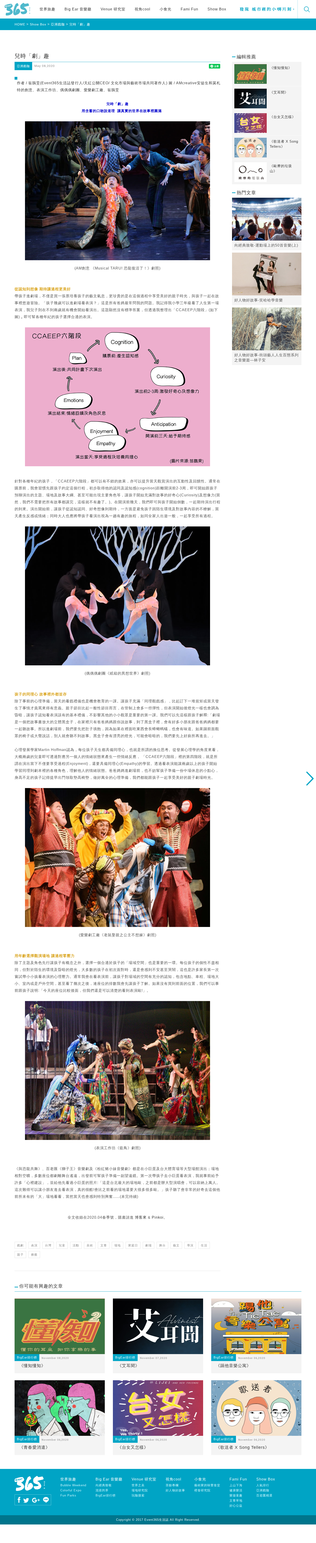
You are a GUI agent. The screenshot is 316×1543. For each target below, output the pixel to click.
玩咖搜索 (138, 1495)
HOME (20, 24)
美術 (90, 1245)
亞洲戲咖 (58, 24)
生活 (204, 1245)
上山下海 (235, 1485)
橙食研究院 (202, 1490)
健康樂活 (235, 1490)
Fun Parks (68, 1495)
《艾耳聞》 (128, 1365)
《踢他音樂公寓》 (233, 1365)
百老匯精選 (264, 1495)
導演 (190, 1245)
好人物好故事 (175, 1490)
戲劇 (20, 1245)
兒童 (62, 1245)
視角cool (142, 9)
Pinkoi (158, 1217)
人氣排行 (262, 1485)
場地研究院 (140, 1490)
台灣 (48, 1245)
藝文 (176, 1245)
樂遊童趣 (235, 1495)
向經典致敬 (104, 1485)
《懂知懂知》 (32, 1365)
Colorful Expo (70, 1490)
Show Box (217, 9)
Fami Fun (189, 9)
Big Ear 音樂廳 (78, 9)
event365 (17, 9)
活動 (76, 1245)
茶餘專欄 (172, 1485)
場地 (117, 1245)
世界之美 (138, 1485)
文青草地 (235, 1500)
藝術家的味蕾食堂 (207, 1485)
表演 (34, 1245)
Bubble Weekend (73, 1485)
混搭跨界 (102, 1490)
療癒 (34, 1254)
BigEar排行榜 (106, 1495)
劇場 (148, 1245)
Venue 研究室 (113, 9)
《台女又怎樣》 (133, 1447)
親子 (20, 1254)
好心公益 (235, 1505)
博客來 (141, 1217)
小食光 (165, 9)
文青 (103, 1245)
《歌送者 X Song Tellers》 (242, 1447)
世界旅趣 (47, 9)
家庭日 (133, 1245)
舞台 (162, 1245)
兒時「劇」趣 (79, 24)
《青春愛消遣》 (34, 1447)
